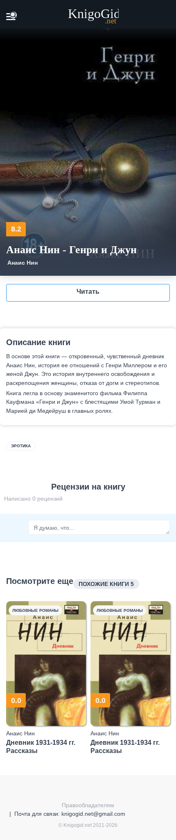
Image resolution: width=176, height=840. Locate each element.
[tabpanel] (46, 677)
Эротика (21, 446)
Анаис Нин (22, 262)
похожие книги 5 (106, 584)
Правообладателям (88, 805)
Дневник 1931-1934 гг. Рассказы (40, 746)
